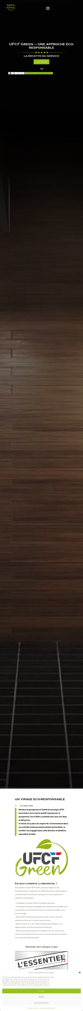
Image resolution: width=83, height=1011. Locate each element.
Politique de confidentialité (47, 1008)
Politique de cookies (33, 1008)
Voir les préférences (41, 1003)
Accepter (41, 991)
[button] (80, 972)
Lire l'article (41, 61)
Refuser (41, 997)
